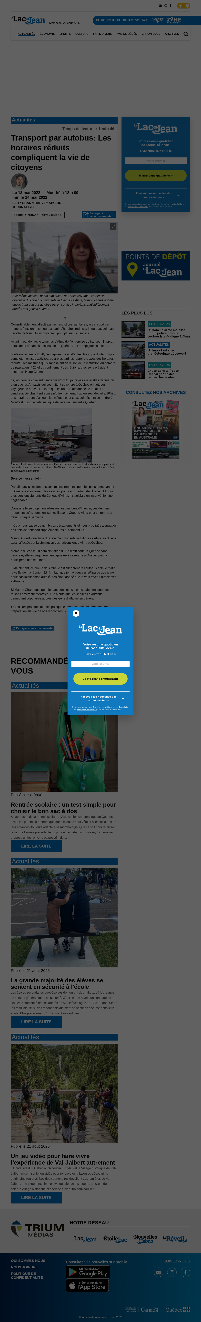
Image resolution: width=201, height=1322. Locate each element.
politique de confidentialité (116, 707)
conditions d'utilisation (87, 710)
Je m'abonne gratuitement (100, 678)
